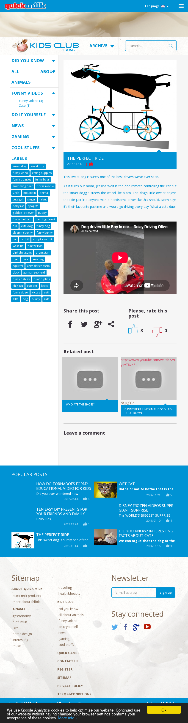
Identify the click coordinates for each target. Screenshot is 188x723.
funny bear (42, 179)
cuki (46, 292)
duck (16, 272)
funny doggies (22, 179)
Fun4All (18, 609)
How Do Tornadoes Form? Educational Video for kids (63, 486)
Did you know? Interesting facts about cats (146, 533)
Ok (163, 710)
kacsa (45, 286)
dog (25, 299)
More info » (67, 717)
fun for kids (35, 246)
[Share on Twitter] (84, 324)
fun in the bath (22, 219)
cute (25, 259)
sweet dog (37, 166)
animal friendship (38, 266)
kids (46, 299)
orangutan (42, 253)
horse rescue (45, 186)
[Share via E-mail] (111, 324)
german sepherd (34, 272)
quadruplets (42, 279)
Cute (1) (24, 106)
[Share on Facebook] (70, 324)
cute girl (18, 199)
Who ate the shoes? (80, 404)
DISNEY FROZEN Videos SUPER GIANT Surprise (146, 508)
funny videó (20, 292)
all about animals (33, 77)
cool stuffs (25, 147)
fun (15, 226)
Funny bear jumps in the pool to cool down (148, 411)
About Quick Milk (26, 588)
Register (64, 669)
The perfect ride (52, 534)
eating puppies (42, 173)
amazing (38, 259)
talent (43, 199)
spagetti (33, 206)
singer (31, 199)
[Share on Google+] (97, 324)
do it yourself (28, 114)
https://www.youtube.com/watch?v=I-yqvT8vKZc (148, 362)
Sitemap (64, 677)
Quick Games (68, 653)
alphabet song (22, 253)
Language (152, 6)
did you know (27, 60)
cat (15, 239)
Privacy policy (70, 686)
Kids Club (65, 602)
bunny (36, 299)
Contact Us (67, 661)
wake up (18, 246)
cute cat (32, 286)
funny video (20, 173)
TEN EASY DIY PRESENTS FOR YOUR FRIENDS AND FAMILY (61, 511)
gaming (20, 136)
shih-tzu (18, 286)
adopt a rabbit (42, 239)
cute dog (27, 226)
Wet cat (127, 483)
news (17, 125)
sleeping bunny (23, 233)
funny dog (43, 226)
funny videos (27, 93)
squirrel (18, 266)
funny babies (21, 279)
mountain (29, 193)
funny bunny (45, 233)
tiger (16, 259)
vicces (36, 292)
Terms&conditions (74, 694)
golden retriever (23, 213)
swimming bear (23, 186)
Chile (16, 193)
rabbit (25, 239)
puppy (42, 213)
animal (44, 193)
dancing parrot (45, 219)
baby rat (18, 206)
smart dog (19, 166)
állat (15, 299)
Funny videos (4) (31, 101)
